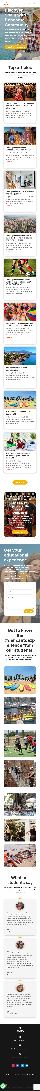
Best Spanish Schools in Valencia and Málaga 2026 (20, 193)
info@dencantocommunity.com (20, 1049)
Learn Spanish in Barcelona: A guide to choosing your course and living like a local (19, 238)
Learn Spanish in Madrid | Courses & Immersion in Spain (18, 149)
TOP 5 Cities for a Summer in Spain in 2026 (18, 413)
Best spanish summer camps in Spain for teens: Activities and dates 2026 (19, 324)
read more (9, 120)
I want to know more (16, 47)
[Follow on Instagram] (13, 1065)
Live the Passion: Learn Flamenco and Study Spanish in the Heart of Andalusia (20, 106)
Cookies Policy (31, 1074)
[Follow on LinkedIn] (26, 1065)
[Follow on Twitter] (22, 1065)
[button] (3, 1086)
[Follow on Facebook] (17, 1065)
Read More (20, 532)
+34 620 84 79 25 (20, 1040)
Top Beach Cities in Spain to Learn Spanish (18, 369)
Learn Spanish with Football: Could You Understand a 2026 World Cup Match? (18, 282)
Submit (29, 611)
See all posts (20, 482)
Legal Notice (9, 1074)
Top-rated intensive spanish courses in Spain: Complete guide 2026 (18, 456)
